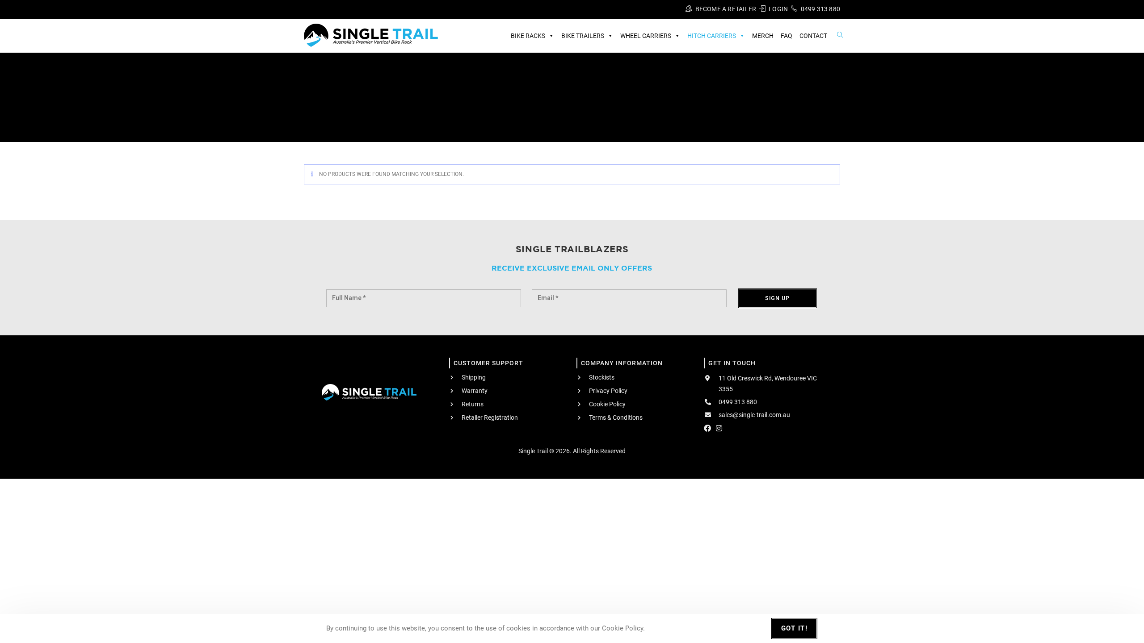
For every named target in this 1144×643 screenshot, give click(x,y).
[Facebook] (707, 428)
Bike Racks (528, 35)
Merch (763, 35)
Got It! (794, 628)
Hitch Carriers (711, 35)
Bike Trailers (582, 35)
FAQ (786, 35)
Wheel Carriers (645, 35)
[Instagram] (719, 428)
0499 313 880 (820, 9)
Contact (813, 35)
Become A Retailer (725, 9)
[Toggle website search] (840, 35)
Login (778, 9)
